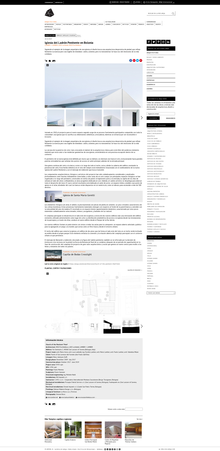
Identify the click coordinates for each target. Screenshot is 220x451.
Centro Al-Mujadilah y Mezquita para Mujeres (111, 442)
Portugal (150, 276)
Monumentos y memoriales (156, 199)
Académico (151, 84)
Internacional (152, 246)
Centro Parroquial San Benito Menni (91, 441)
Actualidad (111, 22)
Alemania (150, 283)
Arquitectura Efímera (154, 131)
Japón (149, 268)
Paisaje (58, 24)
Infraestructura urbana (155, 194)
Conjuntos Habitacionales (156, 151)
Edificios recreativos (154, 174)
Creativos (150, 24)
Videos (86, 24)
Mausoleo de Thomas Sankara (130, 441)
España (149, 243)
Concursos (117, 24)
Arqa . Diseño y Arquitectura (50, 11)
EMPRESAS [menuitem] (59, 2)
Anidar (100, 24)
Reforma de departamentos (156, 219)
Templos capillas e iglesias (66, 35)
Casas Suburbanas (153, 143)
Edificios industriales (154, 169)
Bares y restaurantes (154, 133)
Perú (149, 281)
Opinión (133, 24)
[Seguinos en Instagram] (163, 42)
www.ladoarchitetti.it (67, 397)
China (149, 248)
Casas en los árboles (154, 141)
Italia (79, 35)
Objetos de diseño (153, 204)
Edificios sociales (153, 176)
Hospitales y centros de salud (157, 186)
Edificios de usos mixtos (155, 161)
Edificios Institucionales (155, 171)
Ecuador (150, 261)
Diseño (149, 76)
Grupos (158, 24)
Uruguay (150, 251)
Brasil (149, 278)
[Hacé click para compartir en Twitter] (137, 60)
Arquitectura (51, 22)
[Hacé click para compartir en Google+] (134, 60)
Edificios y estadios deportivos (157, 179)
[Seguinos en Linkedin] (168, 42)
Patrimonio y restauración (156, 211)
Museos (149, 201)
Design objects (152, 153)
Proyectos (150, 62)
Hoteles (150, 189)
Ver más (139, 419)
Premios (141, 24)
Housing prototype (153, 191)
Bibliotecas (151, 136)
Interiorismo (49, 24)
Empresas (49, 26)
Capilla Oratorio (70, 440)
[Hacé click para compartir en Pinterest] (141, 60)
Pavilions (150, 214)
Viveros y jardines (153, 231)
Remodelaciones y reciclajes (157, 224)
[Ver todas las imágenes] (54, 60)
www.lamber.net (52, 397)
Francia (149, 271)
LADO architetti (63, 45)
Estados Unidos (152, 258)
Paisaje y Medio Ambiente (155, 57)
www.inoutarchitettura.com (86, 397)
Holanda (150, 273)
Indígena (93, 24)
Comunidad (151, 22)
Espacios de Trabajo (154, 181)
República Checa (152, 286)
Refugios (150, 221)
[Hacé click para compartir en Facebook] (130, 60)
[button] (173, 13)
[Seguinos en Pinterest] (158, 42)
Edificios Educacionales (155, 166)
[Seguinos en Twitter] (153, 42)
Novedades (48, 29)
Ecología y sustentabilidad (156, 156)
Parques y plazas (153, 209)
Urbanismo (77, 24)
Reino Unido (151, 288)
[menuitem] (159, 3)
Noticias (126, 24)
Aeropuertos (151, 128)
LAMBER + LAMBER (51, 45)
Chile (149, 266)
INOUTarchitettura (75, 45)
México (149, 253)
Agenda (108, 24)
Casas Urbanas (152, 146)
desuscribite (170, 118)
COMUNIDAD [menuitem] (49, 2)
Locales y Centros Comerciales (157, 196)
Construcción (151, 65)
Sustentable (67, 24)
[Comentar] (50, 61)
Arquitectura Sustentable (156, 67)
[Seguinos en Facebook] (149, 42)
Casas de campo (152, 138)
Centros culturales (154, 148)
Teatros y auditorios (154, 226)
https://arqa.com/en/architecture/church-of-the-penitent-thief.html (95, 264)
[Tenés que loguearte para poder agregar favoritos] (46, 60)
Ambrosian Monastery (48, 441)
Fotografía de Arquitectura (156, 184)
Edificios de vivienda (154, 164)
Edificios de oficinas (154, 158)
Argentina (150, 241)
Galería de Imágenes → (135, 270)
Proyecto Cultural (153, 216)
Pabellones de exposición (156, 206)
